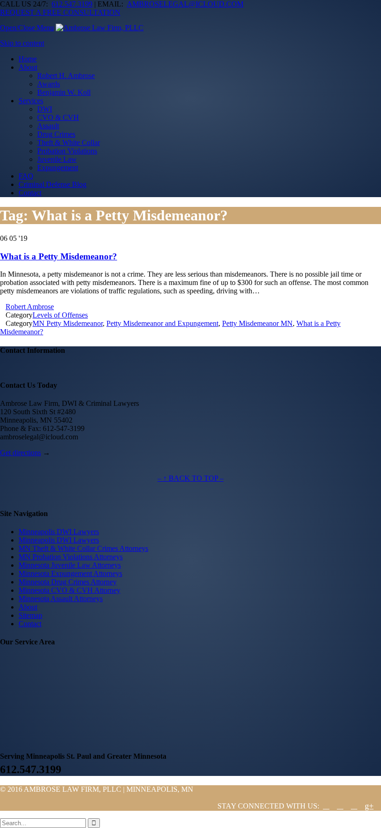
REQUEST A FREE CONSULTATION (60, 12)
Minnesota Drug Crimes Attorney (68, 582)
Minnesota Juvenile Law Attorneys (70, 565)
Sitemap (30, 615)
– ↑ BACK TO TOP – (190, 478)
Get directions (20, 453)
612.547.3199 (72, 4)
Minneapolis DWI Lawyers (59, 532)
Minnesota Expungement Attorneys (70, 573)
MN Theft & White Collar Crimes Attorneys (83, 548)
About (28, 607)
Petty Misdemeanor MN (257, 323)
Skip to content (22, 43)
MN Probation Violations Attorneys (71, 557)
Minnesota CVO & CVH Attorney (69, 590)
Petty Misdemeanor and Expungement (162, 323)
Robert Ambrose (30, 307)
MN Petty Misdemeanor (68, 323)
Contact (30, 624)
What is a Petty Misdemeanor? (58, 256)
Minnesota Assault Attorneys (61, 599)
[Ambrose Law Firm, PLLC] (100, 28)
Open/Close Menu (27, 28)
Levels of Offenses (60, 315)
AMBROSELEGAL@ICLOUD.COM (185, 4)
